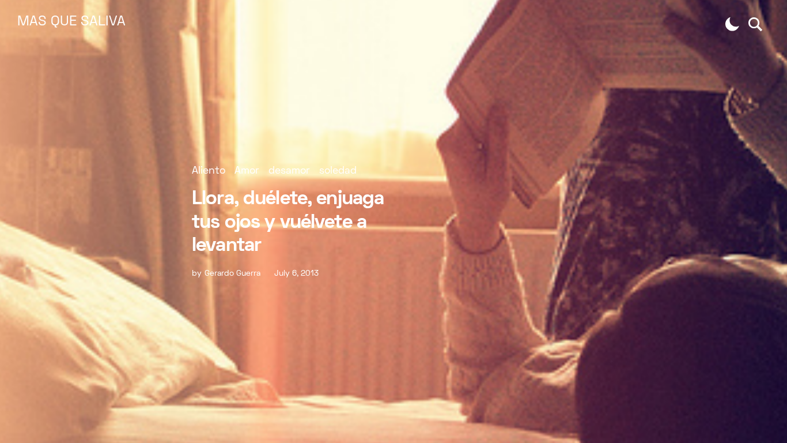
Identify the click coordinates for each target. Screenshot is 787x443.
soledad (338, 171)
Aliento (208, 171)
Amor (246, 171)
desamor (289, 171)
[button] (732, 24)
